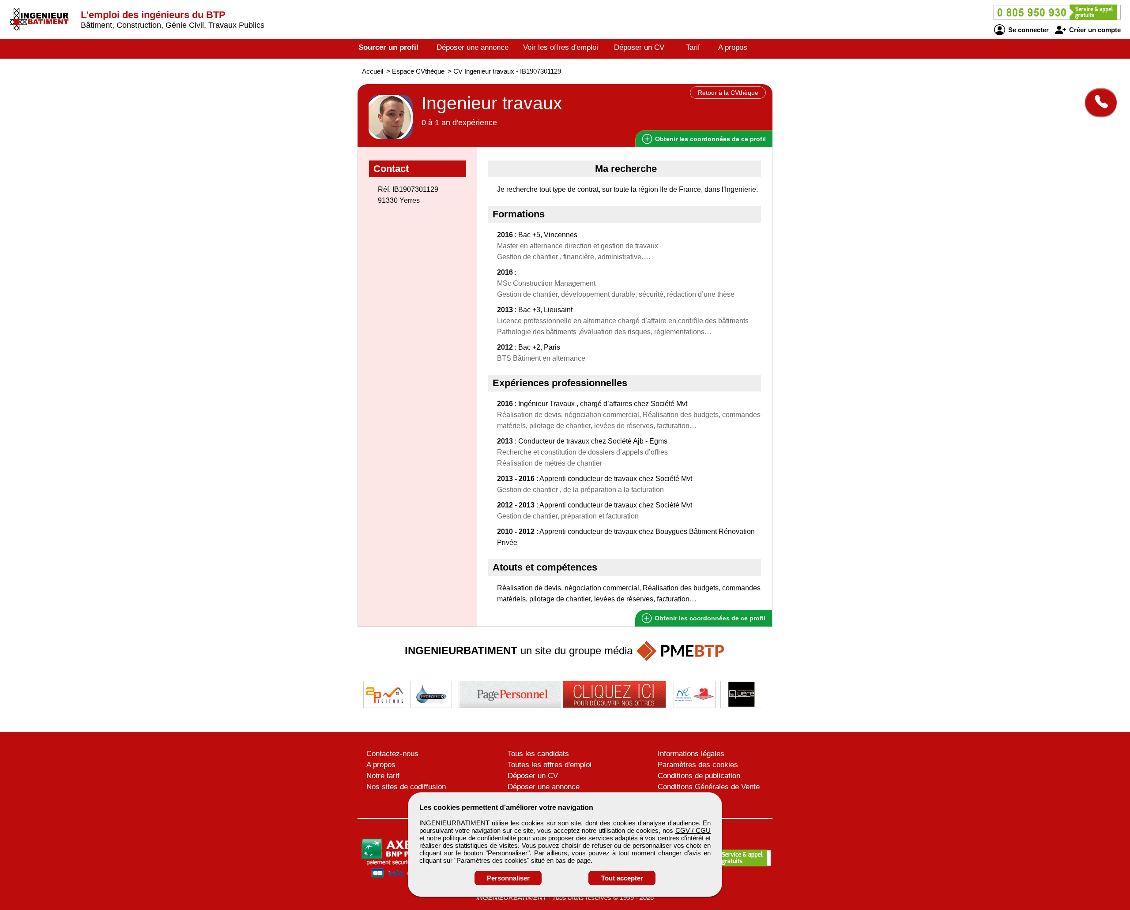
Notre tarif (382, 776)
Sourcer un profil (388, 47)
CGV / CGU (693, 830)
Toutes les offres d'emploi (549, 765)
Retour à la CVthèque (728, 92)
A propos (732, 47)
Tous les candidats (538, 754)
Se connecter (1027, 30)
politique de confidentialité (479, 838)
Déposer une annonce (472, 47)
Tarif (693, 47)
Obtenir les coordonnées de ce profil (709, 618)
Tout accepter (622, 878)
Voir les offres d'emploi (560, 47)
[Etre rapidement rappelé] (1097, 102)
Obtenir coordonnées (709, 138)
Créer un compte (1094, 30)
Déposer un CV (639, 47)
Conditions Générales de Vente (709, 787)
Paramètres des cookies (698, 765)
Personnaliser (508, 878)
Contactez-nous (392, 754)
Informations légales (691, 754)
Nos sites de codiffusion (406, 787)
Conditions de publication (699, 776)
